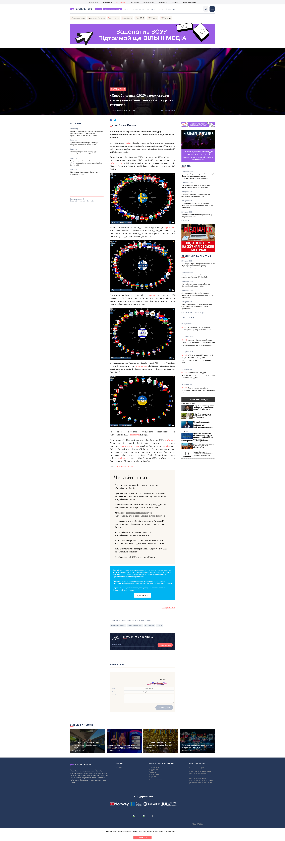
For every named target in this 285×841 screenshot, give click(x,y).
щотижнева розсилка (138, 637)
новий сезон (127, 18)
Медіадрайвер (162, 2)
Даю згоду (142, 837)
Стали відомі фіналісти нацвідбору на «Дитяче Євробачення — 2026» (84, 153)
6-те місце (141, 365)
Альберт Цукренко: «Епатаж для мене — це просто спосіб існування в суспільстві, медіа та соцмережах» (198, 342)
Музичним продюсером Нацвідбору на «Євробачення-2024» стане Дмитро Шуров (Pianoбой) (140, 514)
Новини (98, 9)
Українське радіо (78, 18)
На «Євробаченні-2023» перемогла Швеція (135, 557)
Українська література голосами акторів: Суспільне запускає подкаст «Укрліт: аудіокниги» (196, 306)
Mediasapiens (153, 769)
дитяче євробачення (97, 18)
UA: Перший (153, 18)
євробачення (114, 18)
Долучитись (142, 595)
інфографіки (116, 163)
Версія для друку (169, 111)
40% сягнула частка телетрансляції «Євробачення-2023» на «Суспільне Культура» (141, 550)
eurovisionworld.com (124, 466)
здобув (166, 446)
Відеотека (152, 776)
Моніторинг (151, 9)
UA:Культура (166, 18)
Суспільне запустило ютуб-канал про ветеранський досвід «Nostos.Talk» (84, 143)
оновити (163, 679)
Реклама (119, 767)
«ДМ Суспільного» (168, 608)
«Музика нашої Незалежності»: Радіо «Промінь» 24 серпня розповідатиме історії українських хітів (197, 359)
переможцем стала (130, 446)
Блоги (161, 9)
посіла (152, 295)
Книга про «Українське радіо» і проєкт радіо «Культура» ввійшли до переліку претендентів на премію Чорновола (86, 133)
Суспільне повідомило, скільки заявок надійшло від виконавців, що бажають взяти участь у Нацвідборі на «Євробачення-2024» (140, 496)
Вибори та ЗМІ (153, 778)
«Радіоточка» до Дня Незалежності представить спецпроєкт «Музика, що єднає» (198, 375)
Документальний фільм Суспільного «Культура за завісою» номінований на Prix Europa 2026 (86, 163)
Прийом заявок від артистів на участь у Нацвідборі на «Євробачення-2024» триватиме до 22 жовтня (140, 506)
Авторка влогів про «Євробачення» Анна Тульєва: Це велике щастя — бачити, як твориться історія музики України (140, 524)
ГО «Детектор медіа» (189, 2)
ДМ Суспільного (121, 2)
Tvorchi (159, 625)
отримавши (169, 227)
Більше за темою (81, 725)
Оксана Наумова (127, 125)
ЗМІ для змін (135, 2)
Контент (127, 9)
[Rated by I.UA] (137, 817)
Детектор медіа (94, 2)
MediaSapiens (107, 2)
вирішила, (123, 458)
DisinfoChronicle (149, 2)
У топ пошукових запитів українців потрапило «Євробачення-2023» (137, 486)
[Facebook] (111, 120)
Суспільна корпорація (112, 9)
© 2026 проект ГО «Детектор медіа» (200, 771)
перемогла (135, 434)
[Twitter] (115, 120)
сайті (128, 142)
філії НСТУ (140, 18)
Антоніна (175, 2)
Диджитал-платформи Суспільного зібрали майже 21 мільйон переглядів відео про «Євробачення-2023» (140, 542)
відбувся (169, 440)
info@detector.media (199, 773)
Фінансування (138, 9)
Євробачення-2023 (135, 625)
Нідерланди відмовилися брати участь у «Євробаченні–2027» (85, 173)
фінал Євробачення (118, 625)
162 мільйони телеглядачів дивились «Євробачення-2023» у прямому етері (133, 534)
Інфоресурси (171, 9)
